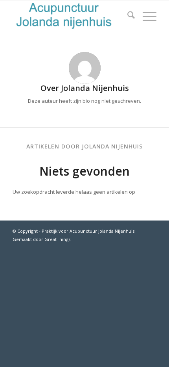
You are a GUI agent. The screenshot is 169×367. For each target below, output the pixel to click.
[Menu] (145, 16)
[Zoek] (127, 16)
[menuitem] (127, 16)
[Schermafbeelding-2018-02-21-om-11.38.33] (70, 16)
